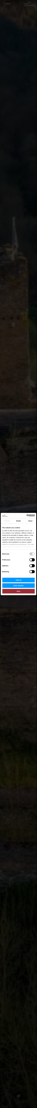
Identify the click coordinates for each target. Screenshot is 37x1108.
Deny (18, 591)
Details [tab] (18, 521)
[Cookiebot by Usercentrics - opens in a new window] (26, 515)
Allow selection (18, 585)
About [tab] (30, 521)
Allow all (18, 580)
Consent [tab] (6, 521)
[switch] (32, 559)
